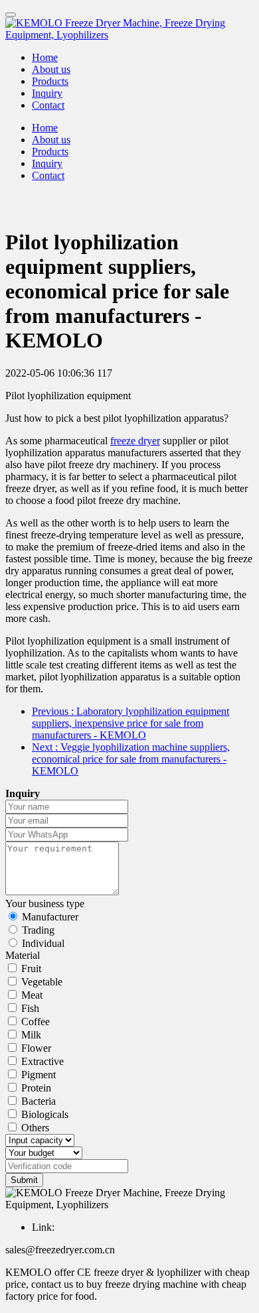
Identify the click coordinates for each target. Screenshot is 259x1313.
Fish (30, 1008)
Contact (48, 105)
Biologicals (44, 1114)
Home (45, 57)
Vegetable (41, 981)
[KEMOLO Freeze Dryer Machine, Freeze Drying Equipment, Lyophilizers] (129, 29)
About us (51, 69)
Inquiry (47, 93)
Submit (24, 1180)
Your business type (44, 903)
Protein (36, 1088)
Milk (31, 1034)
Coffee (35, 1021)
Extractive (42, 1061)
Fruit (31, 968)
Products (50, 81)
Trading (38, 930)
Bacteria (38, 1101)
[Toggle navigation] (10, 15)
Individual (43, 943)
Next (131, 759)
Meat (32, 995)
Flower (36, 1048)
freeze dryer (135, 440)
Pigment (38, 1074)
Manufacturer (50, 916)
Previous (130, 723)
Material (22, 955)
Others (35, 1127)
